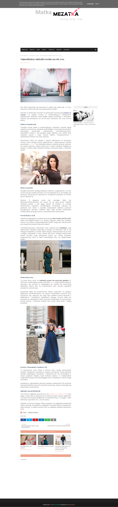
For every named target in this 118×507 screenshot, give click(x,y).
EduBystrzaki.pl (71, 504)
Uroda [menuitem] (44, 49)
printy (52, 282)
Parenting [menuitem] (25, 49)
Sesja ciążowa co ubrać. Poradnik (45, 446)
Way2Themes (56, 504)
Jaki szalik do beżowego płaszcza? (26, 447)
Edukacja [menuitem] (51, 49)
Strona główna (24, 55)
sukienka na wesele (34, 55)
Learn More (90, 4)
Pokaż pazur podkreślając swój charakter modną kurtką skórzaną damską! (62, 448)
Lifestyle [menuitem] (32, 49)
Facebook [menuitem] (66, 49)
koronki (31, 144)
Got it (97, 4)
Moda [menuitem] (38, 49)
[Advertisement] (59, 33)
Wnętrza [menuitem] (58, 49)
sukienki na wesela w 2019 (58, 394)
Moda (24, 412)
